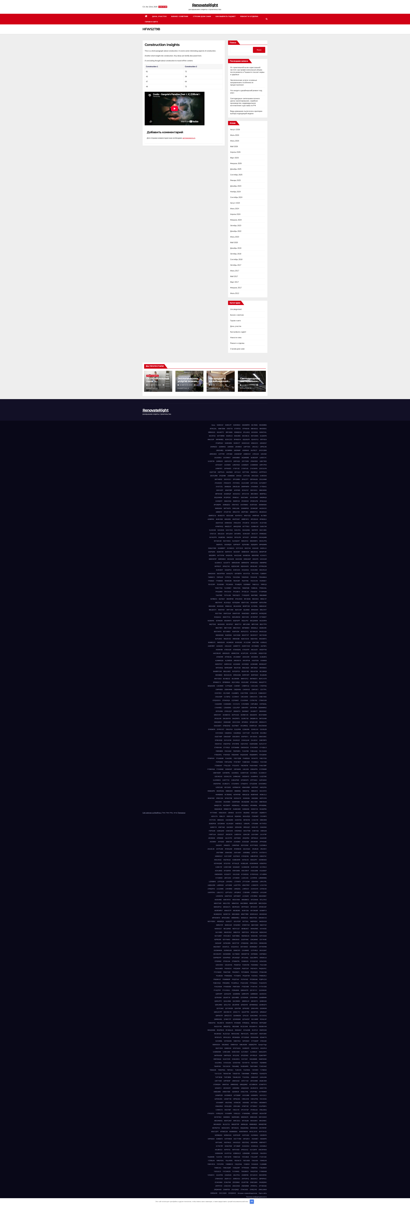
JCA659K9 (237, 842)
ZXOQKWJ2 (232, 1193)
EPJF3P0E (235, 744)
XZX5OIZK (254, 1153)
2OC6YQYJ (227, 479)
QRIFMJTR (219, 1015)
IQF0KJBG (238, 827)
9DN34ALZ (254, 628)
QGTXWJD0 (229, 1008)
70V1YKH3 (255, 573)
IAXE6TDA (238, 820)
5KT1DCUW (217, 541)
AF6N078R (219, 657)
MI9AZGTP (227, 910)
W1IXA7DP (263, 1113)
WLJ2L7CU (226, 1124)
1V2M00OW (254, 465)
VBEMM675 (263, 1102)
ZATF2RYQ (245, 1179)
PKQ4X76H (246, 976)
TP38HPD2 (254, 1073)
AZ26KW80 (254, 664)
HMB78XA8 (263, 802)
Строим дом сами (202, 16)
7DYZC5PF (211, 584)
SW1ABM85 (253, 1059)
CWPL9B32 (254, 704)
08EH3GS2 (254, 428)
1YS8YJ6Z (236, 468)
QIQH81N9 (263, 1008)
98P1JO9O (246, 624)
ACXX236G (253, 653)
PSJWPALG (235, 983)
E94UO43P (227, 736)
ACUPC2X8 (244, 653)
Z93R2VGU (236, 1179)
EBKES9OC (263, 736)
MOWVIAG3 (254, 914)
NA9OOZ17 (218, 929)
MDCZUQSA (263, 903)
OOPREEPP (217, 958)
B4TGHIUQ (219, 668)
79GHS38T (236, 581)
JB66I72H (229, 842)
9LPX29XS (218, 639)
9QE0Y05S (254, 639)
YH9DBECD (229, 1164)
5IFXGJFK (237, 537)
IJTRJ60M (255, 823)
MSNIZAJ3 (244, 918)
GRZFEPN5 (217, 784)
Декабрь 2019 (235, 248)
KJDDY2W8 (227, 867)
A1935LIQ (263, 642)
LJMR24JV (245, 889)
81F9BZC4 (213, 599)
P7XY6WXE (218, 972)
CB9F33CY (255, 689)
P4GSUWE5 (219, 968)
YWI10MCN (244, 1171)
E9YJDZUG (253, 736)
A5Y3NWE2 (255, 646)
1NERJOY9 (228, 461)
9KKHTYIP (245, 635)
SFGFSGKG (237, 1048)
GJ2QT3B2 (263, 776)
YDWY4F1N (211, 1164)
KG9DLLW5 (244, 863)
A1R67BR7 (211, 646)
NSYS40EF (218, 936)
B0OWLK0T (263, 664)
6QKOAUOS (245, 566)
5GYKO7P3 (213, 537)
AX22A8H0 (236, 664)
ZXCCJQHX (223, 1193)
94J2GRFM (263, 621)
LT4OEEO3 (254, 892)
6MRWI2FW (245, 563)
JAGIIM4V (213, 842)
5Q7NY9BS (245, 544)
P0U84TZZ (237, 965)
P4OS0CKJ (228, 968)
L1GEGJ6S (244, 878)
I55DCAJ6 (230, 816)
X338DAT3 (219, 1139)
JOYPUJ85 (219, 849)
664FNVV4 (228, 552)
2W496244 (227, 486)
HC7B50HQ (228, 794)
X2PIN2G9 (211, 1139)
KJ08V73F (219, 867)
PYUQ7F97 (217, 990)
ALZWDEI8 (228, 660)
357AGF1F (245, 490)
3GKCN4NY (244, 497)
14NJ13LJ (255, 447)
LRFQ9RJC (237, 892)
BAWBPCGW (217, 671)
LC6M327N (254, 885)
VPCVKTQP (245, 1110)
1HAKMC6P (238, 454)
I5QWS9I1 (238, 816)
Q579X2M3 (218, 997)
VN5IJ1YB (236, 1110)
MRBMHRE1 (235, 918)
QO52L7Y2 (236, 1012)
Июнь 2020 (234, 237)
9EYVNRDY (227, 631)
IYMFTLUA (212, 834)
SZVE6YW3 (236, 1063)
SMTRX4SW (218, 1055)
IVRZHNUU (238, 831)
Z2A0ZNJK (228, 1175)
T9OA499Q (235, 1066)
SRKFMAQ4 (217, 1059)
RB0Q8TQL (227, 1026)
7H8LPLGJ (255, 584)
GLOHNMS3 (217, 780)
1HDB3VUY (247, 454)
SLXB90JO (253, 1052)
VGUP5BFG (263, 1106)
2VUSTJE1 (219, 486)
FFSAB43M (219, 758)
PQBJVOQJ (217, 983)
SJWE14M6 (226, 1052)
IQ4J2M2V (230, 827)
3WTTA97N (227, 508)
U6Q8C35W (263, 1081)
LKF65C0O (263, 889)
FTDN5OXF (218, 765)
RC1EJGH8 (244, 1026)
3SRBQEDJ (226, 505)
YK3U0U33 (254, 1164)
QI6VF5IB (238, 1008)
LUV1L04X (263, 892)
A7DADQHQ (237, 650)
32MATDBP (228, 490)
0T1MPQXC (219, 443)
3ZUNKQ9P (254, 508)
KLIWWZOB (245, 867)
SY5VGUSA (227, 1063)
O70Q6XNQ (244, 943)
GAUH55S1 (235, 773)
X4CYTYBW (237, 1139)
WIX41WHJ (254, 1121)
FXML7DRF (263, 765)
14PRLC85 (263, 447)
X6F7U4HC (218, 1142)
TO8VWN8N (245, 1073)
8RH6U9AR (254, 610)
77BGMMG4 (263, 577)
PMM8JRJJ (263, 976)
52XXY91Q (229, 530)
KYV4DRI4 (263, 874)
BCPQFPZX (236, 671)
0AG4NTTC (220, 432)
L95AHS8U (254, 881)
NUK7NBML (236, 936)
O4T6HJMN (226, 943)
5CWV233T (246, 534)
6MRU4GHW (236, 563)
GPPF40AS (253, 780)
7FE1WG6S (229, 584)
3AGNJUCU (236, 494)
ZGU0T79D (244, 1182)
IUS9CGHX (229, 831)
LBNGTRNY (246, 885)
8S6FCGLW (227, 613)
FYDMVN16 (211, 769)
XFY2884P (237, 1146)
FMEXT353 (263, 758)
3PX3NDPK (217, 505)
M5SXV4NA (236, 900)
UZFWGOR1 (218, 1099)
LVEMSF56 (219, 896)
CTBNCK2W (263, 700)
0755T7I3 (230, 428)
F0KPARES (236, 751)
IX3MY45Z (255, 831)
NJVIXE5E (263, 929)
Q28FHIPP (219, 994)
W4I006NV (226, 1117)
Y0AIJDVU (263, 1153)
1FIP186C (229, 454)
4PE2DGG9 (254, 519)
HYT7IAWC (213, 813)
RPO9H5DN (236, 1037)
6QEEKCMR (235, 566)
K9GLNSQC (218, 860)
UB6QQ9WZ (243, 1084)
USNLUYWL (244, 1092)
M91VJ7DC (226, 903)
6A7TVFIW (220, 555)
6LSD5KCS (218, 563)
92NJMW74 (227, 621)
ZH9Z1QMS (253, 1182)
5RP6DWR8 (263, 544)
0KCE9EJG (245, 436)
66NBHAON (245, 552)
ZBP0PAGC (263, 1179)
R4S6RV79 (229, 1023)
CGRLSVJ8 (253, 693)
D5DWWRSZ (263, 707)
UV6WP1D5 (219, 1095)
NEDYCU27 (236, 929)
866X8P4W (230, 599)
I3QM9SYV (263, 813)
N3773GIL (245, 921)
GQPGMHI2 (263, 780)
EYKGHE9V (254, 747)
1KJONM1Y (227, 457)
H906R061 (237, 791)
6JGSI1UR (263, 559)
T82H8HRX (263, 1063)
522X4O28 (220, 530)
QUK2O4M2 (254, 1015)
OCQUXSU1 (235, 947)
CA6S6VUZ (246, 689)
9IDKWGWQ (219, 635)
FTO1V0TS (235, 765)
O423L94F (218, 943)
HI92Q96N (254, 798)
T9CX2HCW (226, 1066)
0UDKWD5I (228, 443)
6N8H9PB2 (263, 563)
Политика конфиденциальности (256, 1197)
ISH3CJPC (255, 827)
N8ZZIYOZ (263, 925)
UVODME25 (228, 1095)
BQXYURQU (236, 682)
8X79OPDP (254, 617)
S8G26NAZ (225, 1044)
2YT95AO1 (263, 486)
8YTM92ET (263, 617)
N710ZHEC (237, 925)
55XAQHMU (246, 530)
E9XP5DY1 (244, 736)
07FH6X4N (245, 428)
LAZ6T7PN (237, 885)
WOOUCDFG (226, 1128)
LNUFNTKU (211, 892)
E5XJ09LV (263, 733)
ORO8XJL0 (263, 958)
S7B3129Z (263, 1041)
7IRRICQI (264, 584)
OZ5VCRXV (219, 965)
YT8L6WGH (263, 1168)
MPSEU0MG (226, 918)
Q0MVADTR (244, 990)
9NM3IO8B (236, 639)
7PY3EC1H (245, 592)
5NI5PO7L (219, 544)
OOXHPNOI (226, 958)
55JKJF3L (237, 530)
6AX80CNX (246, 555)
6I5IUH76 (255, 559)
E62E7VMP (218, 736)
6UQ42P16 (228, 570)
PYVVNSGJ (226, 990)
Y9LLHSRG (229, 1160)
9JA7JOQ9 (236, 635)
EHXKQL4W (245, 740)
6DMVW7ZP (213, 559)
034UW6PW (246, 425)
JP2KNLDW (228, 849)
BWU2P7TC (263, 682)
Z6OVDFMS (263, 1175)
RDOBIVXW (263, 1026)
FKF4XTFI (254, 758)
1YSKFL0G (244, 468)
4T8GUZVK (237, 523)
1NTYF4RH (245, 461)
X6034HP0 (263, 1139)
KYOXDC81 (245, 874)
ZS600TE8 (226, 1189)
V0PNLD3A (236, 1099)
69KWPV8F (263, 552)
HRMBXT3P (227, 809)
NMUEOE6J (228, 932)
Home (213, 425)
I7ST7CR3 (212, 820)
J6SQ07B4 (245, 838)
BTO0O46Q (253, 682)
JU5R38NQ (246, 852)
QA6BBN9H (263, 997)
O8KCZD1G (253, 943)
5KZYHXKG (227, 541)
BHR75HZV (254, 675)
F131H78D (245, 751)
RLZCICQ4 (226, 1034)
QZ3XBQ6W (237, 1019)
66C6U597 (237, 552)
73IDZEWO (245, 577)
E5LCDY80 (255, 733)
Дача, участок (159, 16)
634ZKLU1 (263, 548)
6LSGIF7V (227, 563)
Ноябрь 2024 (235, 192)
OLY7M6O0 (235, 954)
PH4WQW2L (228, 976)
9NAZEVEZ (227, 639)
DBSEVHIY (217, 715)
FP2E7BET (237, 762)
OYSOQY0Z (254, 961)
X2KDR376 (263, 1135)
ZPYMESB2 (263, 1186)
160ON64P (237, 450)
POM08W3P (226, 979)
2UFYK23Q (254, 483)
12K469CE (238, 447)
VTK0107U (210, 1113)
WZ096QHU (218, 1135)
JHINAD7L (227, 845)
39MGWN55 (263, 490)
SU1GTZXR (226, 1059)
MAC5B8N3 (244, 903)
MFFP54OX (245, 907)
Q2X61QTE (227, 994)
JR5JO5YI (263, 849)
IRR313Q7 (246, 827)
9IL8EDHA (228, 635)
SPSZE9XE (244, 1055)
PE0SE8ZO (254, 972)
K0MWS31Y (219, 856)
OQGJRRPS (254, 958)
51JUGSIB (212, 530)
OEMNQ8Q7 (253, 947)
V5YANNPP (219, 1102)
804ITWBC (254, 595)
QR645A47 (263, 1012)
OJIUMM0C (245, 950)
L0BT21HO (227, 878)
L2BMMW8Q (263, 878)
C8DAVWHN (228, 689)
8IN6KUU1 (228, 606)
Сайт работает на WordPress (152, 813)
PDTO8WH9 (245, 972)
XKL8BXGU (218, 1150)
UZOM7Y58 (227, 1099)
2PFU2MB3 (236, 479)
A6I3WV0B (219, 650)
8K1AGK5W (237, 606)
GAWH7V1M (244, 773)
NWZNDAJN (245, 936)
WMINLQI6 (244, 1124)
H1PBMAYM (236, 787)
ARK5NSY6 (237, 660)
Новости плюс (236, 337)
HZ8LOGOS (222, 813)
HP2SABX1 (245, 805)
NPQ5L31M (254, 932)
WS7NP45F (263, 1128)
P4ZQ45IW (236, 968)
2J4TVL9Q (246, 476)
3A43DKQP (227, 494)
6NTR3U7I (218, 566)
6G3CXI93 (239, 559)
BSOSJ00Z (244, 682)
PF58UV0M (263, 972)
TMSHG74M (227, 1073)
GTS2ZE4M (253, 784)
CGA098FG (235, 693)
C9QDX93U (237, 689)
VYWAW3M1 (246, 1113)
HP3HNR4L (253, 805)
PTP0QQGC (254, 983)
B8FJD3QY (254, 668)
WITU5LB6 (245, 1121)
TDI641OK (213, 1070)
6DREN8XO (222, 559)
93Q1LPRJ (245, 621)
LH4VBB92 (228, 889)
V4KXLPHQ (254, 1099)
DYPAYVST (220, 729)
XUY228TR (253, 1150)
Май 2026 (234, 146)
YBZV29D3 (246, 1160)
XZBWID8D (246, 1153)
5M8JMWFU (254, 541)
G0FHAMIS (237, 769)
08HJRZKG (263, 428)
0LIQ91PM (263, 436)
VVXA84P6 (228, 1113)
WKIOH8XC (263, 1121)
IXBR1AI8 (263, 831)
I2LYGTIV (239, 813)
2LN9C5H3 (263, 476)
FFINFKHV (211, 758)
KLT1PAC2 (263, 867)
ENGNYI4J (218, 744)
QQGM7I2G (254, 1012)
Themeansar (181, 813)
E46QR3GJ (228, 733)
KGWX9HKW (254, 863)
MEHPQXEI (236, 907)
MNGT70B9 (244, 914)
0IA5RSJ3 (229, 436)
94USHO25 (221, 624)
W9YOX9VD (263, 1117)
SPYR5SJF (253, 1055)
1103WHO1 (222, 447)
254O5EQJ (254, 472)
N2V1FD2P (237, 921)
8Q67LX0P (238, 610)
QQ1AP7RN (245, 1012)
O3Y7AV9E (263, 939)
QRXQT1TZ (228, 1015)
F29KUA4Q (253, 751)
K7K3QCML (245, 856)
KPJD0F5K (227, 871)
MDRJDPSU (217, 907)
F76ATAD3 (226, 755)
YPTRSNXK (245, 1168)
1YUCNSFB (253, 468)
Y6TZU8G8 (245, 1157)
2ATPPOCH (263, 472)
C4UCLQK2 (254, 686)
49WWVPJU (254, 512)
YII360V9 (246, 1164)
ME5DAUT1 (227, 907)
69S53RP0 (212, 555)
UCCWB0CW (253, 1084)
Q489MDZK (254, 994)
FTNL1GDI (227, 765)
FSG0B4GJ (254, 762)
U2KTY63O (218, 1081)
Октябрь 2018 (235, 254)
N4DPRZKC (254, 921)
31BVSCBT (219, 490)
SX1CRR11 (218, 1063)
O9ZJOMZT (217, 947)
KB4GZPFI (253, 860)
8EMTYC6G (245, 602)
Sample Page (262, 1044)
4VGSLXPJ (254, 523)
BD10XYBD (245, 671)
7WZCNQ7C (236, 595)
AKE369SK (254, 657)
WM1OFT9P (235, 1124)
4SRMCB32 (228, 523)
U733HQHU (216, 1084)
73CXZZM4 (236, 577)
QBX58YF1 (254, 1001)
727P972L (228, 577)
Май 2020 (234, 242)
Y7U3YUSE (263, 1157)
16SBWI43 (245, 450)
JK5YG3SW (244, 845)
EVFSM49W (235, 747)
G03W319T (228, 769)
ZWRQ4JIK (213, 1193)
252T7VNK (245, 472)
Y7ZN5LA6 (211, 1160)
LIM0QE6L (237, 889)
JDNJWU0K (254, 842)
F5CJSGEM (263, 751)
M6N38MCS (245, 900)
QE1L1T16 (227, 1005)
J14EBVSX (237, 834)
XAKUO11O (236, 1142)
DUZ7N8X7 (235, 726)
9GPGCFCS (244, 631)
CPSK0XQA (226, 700)
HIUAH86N (226, 802)
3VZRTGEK (253, 505)
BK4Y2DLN (217, 678)
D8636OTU (237, 711)
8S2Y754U (218, 613)
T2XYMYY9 (245, 1063)
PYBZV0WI (245, 986)
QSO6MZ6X (237, 1015)
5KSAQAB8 (263, 537)
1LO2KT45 (211, 461)
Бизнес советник (179, 16)
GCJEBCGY (263, 773)
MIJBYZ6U (245, 910)
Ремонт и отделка (249, 16)
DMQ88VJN (254, 718)
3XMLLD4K (235, 508)
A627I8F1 (264, 646)
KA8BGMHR (236, 860)
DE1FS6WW (263, 715)
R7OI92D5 (237, 1023)
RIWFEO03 (263, 1030)
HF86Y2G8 (219, 798)
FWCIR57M (244, 765)
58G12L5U (221, 534)
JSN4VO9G (228, 852)
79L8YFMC (245, 581)
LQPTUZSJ (228, 892)
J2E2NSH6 (211, 838)
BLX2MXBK (235, 678)
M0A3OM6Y (263, 896)
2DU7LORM (213, 476)
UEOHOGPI (227, 1088)
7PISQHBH (218, 592)
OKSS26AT (263, 950)
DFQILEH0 (218, 718)
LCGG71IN (263, 885)
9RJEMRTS (263, 639)
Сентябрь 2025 (236, 175)
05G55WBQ (263, 425)
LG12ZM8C (220, 889)
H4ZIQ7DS (263, 787)
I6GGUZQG (246, 816)
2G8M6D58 (231, 476)
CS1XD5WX (244, 700)
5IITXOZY (246, 537)
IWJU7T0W (246, 831)
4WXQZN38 (237, 526)
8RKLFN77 (263, 610)
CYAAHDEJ (218, 707)
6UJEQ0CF (219, 570)
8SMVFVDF (236, 613)
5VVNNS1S (230, 548)
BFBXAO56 (237, 675)
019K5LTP (228, 425)
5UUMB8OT (221, 548)
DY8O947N (211, 729)
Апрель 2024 (235, 214)
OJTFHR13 (254, 950)
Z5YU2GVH (253, 1175)
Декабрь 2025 (235, 169)
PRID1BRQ (226, 983)
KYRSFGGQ (254, 874)
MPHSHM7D (216, 918)
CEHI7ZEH (218, 693)
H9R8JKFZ (254, 791)
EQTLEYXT (263, 744)
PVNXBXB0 (227, 986)
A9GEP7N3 (263, 650)
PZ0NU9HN (235, 990)
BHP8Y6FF (245, 675)
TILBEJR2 (238, 1070)
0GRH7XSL (263, 432)
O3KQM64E (254, 939)
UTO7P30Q (253, 1092)
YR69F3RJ (254, 1168)
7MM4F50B (245, 588)
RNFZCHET (254, 1034)
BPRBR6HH (226, 682)
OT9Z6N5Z (218, 961)
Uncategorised (236, 309)
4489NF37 (219, 512)
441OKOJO (263, 508)
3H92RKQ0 (263, 497)
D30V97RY (245, 707)
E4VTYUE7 (246, 733)
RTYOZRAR (245, 1037)
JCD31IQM (245, 842)
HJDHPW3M (236, 802)
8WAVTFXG (226, 617)
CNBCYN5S (263, 697)
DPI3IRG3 (245, 722)
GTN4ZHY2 (244, 784)
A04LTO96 (255, 642)
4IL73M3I (264, 515)
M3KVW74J (227, 900)
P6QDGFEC (263, 968)
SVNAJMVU (236, 1059)
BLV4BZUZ (226, 678)
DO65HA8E (227, 722)
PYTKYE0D (263, 986)
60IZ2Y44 (248, 548)
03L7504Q (254, 425)
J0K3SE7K (229, 834)
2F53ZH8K (222, 476)
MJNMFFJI (263, 910)
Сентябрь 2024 (236, 197)
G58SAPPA (254, 769)
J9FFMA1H (254, 838)
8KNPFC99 (246, 606)
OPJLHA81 (244, 958)
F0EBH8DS (219, 751)
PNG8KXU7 (217, 979)
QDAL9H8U (218, 1005)
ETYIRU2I (226, 747)
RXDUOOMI (254, 1037)
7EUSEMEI (220, 584)
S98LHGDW (243, 1044)
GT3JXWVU (235, 784)
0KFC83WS (254, 436)
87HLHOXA (238, 599)
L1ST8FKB (253, 878)
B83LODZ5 (245, 668)
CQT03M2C (235, 700)
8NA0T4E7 (221, 610)
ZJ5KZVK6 (227, 1186)
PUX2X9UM (218, 986)
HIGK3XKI (218, 802)
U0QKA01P (254, 1077)
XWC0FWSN (263, 1150)
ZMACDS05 (236, 1186)
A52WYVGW (246, 646)
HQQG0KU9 (218, 809)
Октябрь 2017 (235, 265)
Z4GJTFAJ (236, 1175)
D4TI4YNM (253, 707)
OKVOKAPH (217, 954)
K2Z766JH (236, 856)
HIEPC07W (263, 798)
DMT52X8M (263, 718)
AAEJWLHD (217, 653)
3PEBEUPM (254, 501)
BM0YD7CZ (244, 678)
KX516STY (227, 874)
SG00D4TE (245, 1048)
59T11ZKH (229, 534)
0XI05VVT (237, 443)
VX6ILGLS (237, 1113)
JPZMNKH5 (237, 849)
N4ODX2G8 (263, 921)
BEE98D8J (218, 675)
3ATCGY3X (245, 494)
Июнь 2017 (234, 271)
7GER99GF (246, 584)
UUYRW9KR (263, 1092)
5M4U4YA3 (244, 541)
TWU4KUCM (237, 1077)
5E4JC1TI (255, 534)
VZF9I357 (255, 1113)
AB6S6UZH (226, 653)
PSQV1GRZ (244, 983)
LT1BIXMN (246, 892)
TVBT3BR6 (227, 1077)
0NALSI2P (211, 439)
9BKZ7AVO (236, 628)
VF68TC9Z (245, 1106)
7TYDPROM (263, 592)
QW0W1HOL (218, 1019)
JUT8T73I (254, 852)
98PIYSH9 (255, 624)
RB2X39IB (235, 1026)
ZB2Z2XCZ (254, 1179)
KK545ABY (236, 867)
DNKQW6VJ (218, 722)
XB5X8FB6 (254, 1142)
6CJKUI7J (263, 555)
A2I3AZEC (219, 646)
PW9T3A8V (236, 986)
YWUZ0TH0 (254, 1171)
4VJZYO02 (263, 523)
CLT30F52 (227, 697)
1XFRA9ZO (227, 468)
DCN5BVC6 (226, 715)
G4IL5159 (246, 769)
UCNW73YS (263, 1084)
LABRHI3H (220, 885)
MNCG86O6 (235, 914)
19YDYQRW (263, 450)
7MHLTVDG (236, 588)
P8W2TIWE (227, 972)
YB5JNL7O (237, 1160)
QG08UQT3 (263, 1005)
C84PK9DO (219, 689)
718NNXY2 (211, 577)
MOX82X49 (263, 914)
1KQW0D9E (245, 457)
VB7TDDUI (254, 1102)
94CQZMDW (254, 621)
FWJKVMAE (254, 765)
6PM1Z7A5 (226, 566)
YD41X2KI (255, 1160)
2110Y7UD (212, 472)
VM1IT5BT (227, 1110)
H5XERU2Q (220, 791)
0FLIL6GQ (246, 432)
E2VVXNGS (219, 733)
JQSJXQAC (246, 849)
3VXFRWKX (244, 505)
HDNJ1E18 (245, 794)
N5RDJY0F (219, 925)
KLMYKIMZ (254, 867)
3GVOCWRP (254, 497)
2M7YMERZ (218, 479)
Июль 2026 (234, 135)
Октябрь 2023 (235, 225)
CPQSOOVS (217, 700)
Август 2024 (235, 203)
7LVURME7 (227, 588)
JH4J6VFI (219, 845)
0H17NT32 (212, 436)
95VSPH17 (229, 624)
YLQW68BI (263, 1164)
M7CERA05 (254, 900)
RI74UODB (246, 1030)
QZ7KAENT (246, 1019)
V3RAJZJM (245, 1099)
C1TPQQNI (228, 686)
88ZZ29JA (255, 599)
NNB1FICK (236, 932)
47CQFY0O (227, 512)
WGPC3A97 (228, 1121)
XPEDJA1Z (244, 1150)
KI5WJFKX (263, 863)
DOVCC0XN (236, 722)
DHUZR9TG (236, 718)
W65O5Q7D (244, 1117)
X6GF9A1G (227, 1142)
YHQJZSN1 (238, 1164)
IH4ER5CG (238, 823)
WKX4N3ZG (217, 1124)
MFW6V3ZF (263, 907)
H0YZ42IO (227, 787)
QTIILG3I (245, 1015)
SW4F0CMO (263, 1059)
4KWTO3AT (236, 519)
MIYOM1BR (254, 910)
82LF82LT (222, 599)
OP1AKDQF (236, 958)
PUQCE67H (263, 983)
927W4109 (219, 621)
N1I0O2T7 (229, 921)
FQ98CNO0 (246, 762)
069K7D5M (221, 428)
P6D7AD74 (253, 968)
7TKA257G (253, 592)
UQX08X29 (235, 1092)
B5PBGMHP (228, 668)
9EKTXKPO (217, 631)
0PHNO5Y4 (237, 439)
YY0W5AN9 (263, 1171)
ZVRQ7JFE (253, 1189)
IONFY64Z (221, 827)
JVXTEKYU (263, 852)
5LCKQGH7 (236, 541)
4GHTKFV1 (238, 515)
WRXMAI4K (254, 1128)
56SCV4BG (263, 530)
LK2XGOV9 (254, 889)
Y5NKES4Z (236, 1157)
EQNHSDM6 (254, 744)
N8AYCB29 (254, 925)
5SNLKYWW (212, 548)
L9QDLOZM (211, 885)
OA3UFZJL (225, 947)
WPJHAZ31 (235, 1128)
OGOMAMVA (218, 950)
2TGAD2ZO (218, 483)
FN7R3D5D (219, 762)
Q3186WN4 (236, 994)
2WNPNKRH (245, 486)
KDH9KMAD (263, 860)
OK (252, 1201)
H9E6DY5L (245, 791)
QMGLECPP (218, 1012)
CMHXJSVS (253, 697)
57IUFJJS (213, 534)
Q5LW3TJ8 (226, 997)
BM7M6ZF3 (253, 678)
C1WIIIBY (237, 686)
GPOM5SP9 (244, 780)
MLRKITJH (226, 914)
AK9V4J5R (245, 657)
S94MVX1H (234, 1044)
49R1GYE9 (236, 512)
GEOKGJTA (227, 776)
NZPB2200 (217, 939)
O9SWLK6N (263, 943)
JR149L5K (255, 849)
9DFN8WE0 (245, 628)
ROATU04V (263, 1034)
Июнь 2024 (234, 209)
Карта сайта (263, 1193)
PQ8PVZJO (263, 979)
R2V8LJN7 (263, 1019)
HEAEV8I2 (211, 798)
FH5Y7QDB (237, 758)
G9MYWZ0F (217, 773)
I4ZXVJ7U (214, 816)
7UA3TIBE (219, 595)
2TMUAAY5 (227, 483)
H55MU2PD (211, 791)
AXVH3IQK (245, 664)
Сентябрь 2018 (236, 259)
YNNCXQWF (227, 1168)
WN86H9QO (253, 1124)
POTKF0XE (244, 979)
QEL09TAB (235, 1005)
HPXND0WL (263, 805)
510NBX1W (254, 526)
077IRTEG (237, 428)
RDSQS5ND (211, 1030)
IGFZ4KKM (221, 823)
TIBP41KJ (230, 1070)
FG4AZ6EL (228, 758)
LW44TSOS (228, 896)
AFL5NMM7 (237, 657)
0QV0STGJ (254, 439)
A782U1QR (227, 650)
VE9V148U (236, 1106)
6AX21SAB (237, 555)
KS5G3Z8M (254, 871)
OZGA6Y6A (228, 965)
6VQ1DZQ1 (245, 570)
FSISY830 (263, 762)
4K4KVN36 (219, 519)
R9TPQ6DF (263, 1023)
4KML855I (227, 519)
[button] (266, 19)
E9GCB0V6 (236, 736)
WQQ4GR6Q (244, 1128)
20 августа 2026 (154, 385)
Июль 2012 (234, 293)
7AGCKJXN (254, 581)
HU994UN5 (245, 809)
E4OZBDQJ (237, 733)
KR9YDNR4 (236, 871)
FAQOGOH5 (244, 755)
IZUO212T (220, 834)
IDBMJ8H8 (263, 820)
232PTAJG (221, 472)
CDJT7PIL (263, 689)
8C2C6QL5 (227, 602)
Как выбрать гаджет (226, 16)
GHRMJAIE (236, 776)
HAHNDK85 (219, 794)
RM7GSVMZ (235, 1034)
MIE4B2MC (236, 910)
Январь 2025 (235, 180)
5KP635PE (254, 537)
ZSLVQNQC (235, 1189)
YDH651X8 (263, 1160)
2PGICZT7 (245, 479)
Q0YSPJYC (253, 990)
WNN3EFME (263, 1124)
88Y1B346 (247, 599)
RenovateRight (205, 5)
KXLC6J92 (236, 874)
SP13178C (236, 1055)
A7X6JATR (245, 650)
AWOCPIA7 (218, 664)
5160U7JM (263, 526)
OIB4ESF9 (236, 950)
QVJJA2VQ (263, 1015)
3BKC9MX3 (254, 494)
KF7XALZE (235, 863)
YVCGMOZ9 (226, 1171)
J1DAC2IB (246, 834)
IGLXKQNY (230, 823)
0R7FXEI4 (263, 439)
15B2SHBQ (219, 450)
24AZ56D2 (229, 472)
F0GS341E (228, 751)
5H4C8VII (230, 537)
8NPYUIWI (230, 610)
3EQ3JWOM (218, 497)
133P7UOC (246, 447)
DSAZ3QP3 (217, 726)
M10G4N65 (218, 900)
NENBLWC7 (245, 929)
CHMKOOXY (262, 693)
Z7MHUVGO (219, 1179)
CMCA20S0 (244, 697)
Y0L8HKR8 (210, 1157)
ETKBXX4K (218, 747)
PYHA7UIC (254, 986)
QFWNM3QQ (253, 1005)
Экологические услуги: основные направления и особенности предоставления (243, 82)
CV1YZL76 (236, 704)
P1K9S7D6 (245, 965)
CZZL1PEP (236, 707)
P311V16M (263, 965)
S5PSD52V (245, 1041)
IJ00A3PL (247, 823)
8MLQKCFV (212, 610)
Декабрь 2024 (235, 186)
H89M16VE (229, 791)
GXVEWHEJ (263, 784)
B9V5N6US (263, 668)
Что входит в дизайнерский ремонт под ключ (220, 381)
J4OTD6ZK (237, 838)
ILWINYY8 (213, 827)
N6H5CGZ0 (228, 925)
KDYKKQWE (218, 863)
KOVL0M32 (218, 871)
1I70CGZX (255, 454)
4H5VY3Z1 (247, 515)
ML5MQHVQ (218, 914)
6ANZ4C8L (229, 555)
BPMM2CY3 (217, 682)
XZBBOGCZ (237, 1153)
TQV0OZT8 (263, 1073)
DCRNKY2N (244, 715)
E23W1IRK (246, 729)
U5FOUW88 (254, 1081)
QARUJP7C (218, 1001)
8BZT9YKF (218, 602)
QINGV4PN (254, 1008)
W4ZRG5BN (235, 1117)
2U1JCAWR (245, 483)
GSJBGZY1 (226, 784)
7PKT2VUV (227, 592)
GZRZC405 (219, 787)
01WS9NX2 (236, 425)
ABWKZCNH (235, 653)
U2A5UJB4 (263, 1077)
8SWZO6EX (245, 613)
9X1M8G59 (229, 642)
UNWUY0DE (226, 1092)
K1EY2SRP (228, 856)
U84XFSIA (225, 1084)
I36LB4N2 (246, 813)
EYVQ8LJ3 (263, 747)
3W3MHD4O (263, 505)
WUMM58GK (233, 1131)
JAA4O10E (263, 838)
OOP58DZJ (263, 954)
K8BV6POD (254, 856)
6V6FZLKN (236, 570)
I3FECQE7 (254, 813)
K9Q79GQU (227, 860)
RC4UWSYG (253, 1026)
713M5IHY (263, 573)
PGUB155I (219, 976)
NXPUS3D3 (263, 936)
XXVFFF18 (227, 1153)
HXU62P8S (263, 809)
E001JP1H (229, 729)
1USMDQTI (245, 465)
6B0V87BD (255, 555)
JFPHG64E (263, 842)
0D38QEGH (238, 432)
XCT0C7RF (219, 1146)
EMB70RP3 (263, 740)
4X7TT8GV (245, 526)
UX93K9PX (254, 1095)
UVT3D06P (237, 1095)
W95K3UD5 (253, 1117)
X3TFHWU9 (228, 1139)
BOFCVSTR (263, 678)
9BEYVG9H (227, 628)
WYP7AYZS (263, 1131)
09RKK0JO (211, 432)
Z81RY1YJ (228, 1179)
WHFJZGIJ (236, 1121)
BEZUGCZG (228, 675)
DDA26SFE (253, 715)
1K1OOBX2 (218, 457)
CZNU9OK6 (227, 707)
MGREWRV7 (219, 910)
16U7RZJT (254, 450)
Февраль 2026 (236, 163)
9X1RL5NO (238, 642)
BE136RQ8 (263, 671)
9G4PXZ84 (235, 631)
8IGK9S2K (220, 606)
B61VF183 (237, 668)
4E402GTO (221, 515)
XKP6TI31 (227, 1150)
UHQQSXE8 (245, 1088)
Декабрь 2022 (235, 231)
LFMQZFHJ (211, 889)
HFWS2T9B (228, 798)
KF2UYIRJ (227, 863)
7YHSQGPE (245, 595)
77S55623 (211, 581)
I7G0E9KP (255, 816)
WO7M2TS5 (216, 1128)
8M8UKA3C (263, 606)
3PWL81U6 (263, 501)
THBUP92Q (221, 1070)
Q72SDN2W (244, 997)
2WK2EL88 (236, 486)
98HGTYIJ (238, 624)
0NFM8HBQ (219, 439)
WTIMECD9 (224, 1131)
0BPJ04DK (229, 432)
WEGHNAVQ (218, 1121)
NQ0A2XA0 (263, 932)
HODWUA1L (236, 805)
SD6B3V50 (227, 1048)
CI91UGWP (218, 697)
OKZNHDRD (227, 954)
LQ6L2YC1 (220, 892)
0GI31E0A (254, 432)
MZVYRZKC (211, 921)
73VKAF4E (253, 577)
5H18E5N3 (221, 537)
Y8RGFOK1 (220, 1160)
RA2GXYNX (218, 1026)
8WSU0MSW (236, 617)
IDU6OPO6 (212, 823)
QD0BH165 (263, 1001)
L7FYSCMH (246, 881)
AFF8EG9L (228, 657)
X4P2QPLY (246, 1139)
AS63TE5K (255, 660)
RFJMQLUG (229, 1030)
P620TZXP (245, 968)
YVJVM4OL (235, 1171)
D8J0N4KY (245, 711)
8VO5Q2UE (263, 613)
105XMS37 (263, 443)
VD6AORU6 (219, 1106)
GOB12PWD (235, 780)
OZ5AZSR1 (263, 961)
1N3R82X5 (219, 461)
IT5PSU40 (212, 831)
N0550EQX (220, 921)
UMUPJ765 (263, 1088)
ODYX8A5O (244, 947)
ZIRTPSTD (218, 1186)
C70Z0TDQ (263, 686)
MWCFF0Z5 (253, 918)
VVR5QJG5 (219, 1113)
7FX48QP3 (238, 584)
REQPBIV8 (220, 1030)
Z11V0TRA (219, 1175)
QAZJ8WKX (236, 1001)
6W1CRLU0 (263, 570)
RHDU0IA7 (238, 1030)
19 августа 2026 (186, 385)
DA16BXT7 (254, 711)
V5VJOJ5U (263, 1099)
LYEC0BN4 (253, 896)
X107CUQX (245, 1135)
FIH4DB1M (246, 758)
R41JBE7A (220, 1023)
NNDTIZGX (245, 932)
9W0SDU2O (221, 642)
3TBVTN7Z (235, 505)
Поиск (233, 42)
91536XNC (211, 621)
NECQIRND (227, 929)
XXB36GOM (219, 1153)
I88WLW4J (220, 820)
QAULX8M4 (227, 1001)
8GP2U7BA (263, 602)
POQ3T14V (235, 979)
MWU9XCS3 (263, 918)
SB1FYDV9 (219, 1048)
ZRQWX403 (217, 1189)
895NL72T (263, 599)
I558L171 (222, 816)
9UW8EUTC (212, 642)
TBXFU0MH (254, 1066)
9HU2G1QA (263, 631)
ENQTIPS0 (226, 744)
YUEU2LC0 (217, 1171)
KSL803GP (263, 871)
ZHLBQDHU (263, 1182)
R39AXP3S (211, 1023)
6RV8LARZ (253, 566)
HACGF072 (263, 791)
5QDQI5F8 (254, 544)
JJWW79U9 (235, 845)
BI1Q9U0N (263, 675)
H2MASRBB (246, 787)
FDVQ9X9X (263, 755)
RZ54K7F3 (263, 1037)
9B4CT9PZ (219, 628)
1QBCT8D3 (263, 461)
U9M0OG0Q (234, 1084)
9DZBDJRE (263, 628)
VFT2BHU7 (253, 1106)
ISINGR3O (263, 827)
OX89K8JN (244, 961)
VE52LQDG (228, 1106)
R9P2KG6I (254, 1023)
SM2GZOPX (263, 1052)
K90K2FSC (263, 856)
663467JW (220, 552)
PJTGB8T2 (237, 976)
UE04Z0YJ (218, 1088)
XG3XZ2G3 (245, 1146)
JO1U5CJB (210, 849)
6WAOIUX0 (211, 573)
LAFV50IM (228, 885)
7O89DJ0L (254, 588)
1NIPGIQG (236, 461)
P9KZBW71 (235, 972)
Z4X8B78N (245, 1175)
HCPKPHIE (237, 794)
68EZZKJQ (254, 552)
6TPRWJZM (263, 566)
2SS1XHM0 (263, 479)
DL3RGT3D (244, 718)
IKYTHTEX (263, 823)
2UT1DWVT (263, 483)
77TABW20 (219, 581)
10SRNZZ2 (213, 447)
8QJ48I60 (246, 610)
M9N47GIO (235, 903)
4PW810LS (263, 519)
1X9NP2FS (218, 468)
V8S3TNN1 (228, 1102)
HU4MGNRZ (237, 809)
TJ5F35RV (255, 1070)
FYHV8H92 (220, 769)
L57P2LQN (220, 881)
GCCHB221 (253, 773)
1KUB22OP (254, 457)
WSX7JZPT (215, 1131)
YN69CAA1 (217, 1168)
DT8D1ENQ (226, 726)
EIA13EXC (254, 740)
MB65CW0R (253, 903)
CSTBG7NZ (253, 700)
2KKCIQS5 (254, 476)
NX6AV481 (254, 936)
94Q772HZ (212, 624)
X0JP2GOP (236, 1135)
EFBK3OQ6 (218, 740)
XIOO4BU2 (263, 1146)
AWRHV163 (227, 664)
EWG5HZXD (245, 747)
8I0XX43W (212, 606)
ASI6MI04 (263, 660)
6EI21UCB (230, 559)
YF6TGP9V (220, 1164)
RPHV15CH (227, 1037)
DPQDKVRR (254, 722)
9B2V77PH (263, 624)
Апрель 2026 (235, 152)
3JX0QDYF (218, 501)
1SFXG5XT (218, 465)
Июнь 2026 (234, 141)
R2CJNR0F (254, 1019)
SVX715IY (244, 1059)
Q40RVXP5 (245, 994)
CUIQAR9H (218, 704)
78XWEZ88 (227, 581)
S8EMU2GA (216, 1044)
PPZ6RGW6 (254, 979)
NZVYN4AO (226, 939)
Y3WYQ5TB (227, 1157)
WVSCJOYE (253, 1131)
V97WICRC (237, 1102)
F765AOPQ (218, 755)
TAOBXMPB (244, 1066)
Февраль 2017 (236, 288)
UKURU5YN (254, 1088)
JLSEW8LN (263, 845)
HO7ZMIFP (226, 805)
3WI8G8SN (218, 508)
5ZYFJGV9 (239, 548)
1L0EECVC (263, 457)
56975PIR (255, 530)
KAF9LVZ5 (245, 860)
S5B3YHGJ (237, 1041)
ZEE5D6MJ (236, 1182)
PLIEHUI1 (254, 976)
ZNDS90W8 (245, 1186)
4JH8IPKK (211, 519)
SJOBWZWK (217, 1052)
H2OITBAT (254, 787)
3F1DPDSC (227, 497)
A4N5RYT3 (236, 646)
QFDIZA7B (244, 1005)
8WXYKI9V (245, 617)
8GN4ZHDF (254, 602)
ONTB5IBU (254, 954)
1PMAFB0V (254, 461)
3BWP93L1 (263, 494)
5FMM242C (263, 534)
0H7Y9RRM (220, 436)
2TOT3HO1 (236, 483)
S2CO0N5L (218, 1041)
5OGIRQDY (228, 544)
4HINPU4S (255, 515)
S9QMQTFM (253, 1044)
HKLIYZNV (254, 802)
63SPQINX (211, 552)
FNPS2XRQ (228, 762)
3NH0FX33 (236, 501)
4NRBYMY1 (245, 519)
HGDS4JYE (237, 798)
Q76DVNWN (254, 997)
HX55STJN (254, 809)
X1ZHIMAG (254, 1135)
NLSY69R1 (218, 932)
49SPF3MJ (244, 512)
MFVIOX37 (253, 907)
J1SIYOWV (254, 834)
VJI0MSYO (219, 1110)
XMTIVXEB (235, 1150)
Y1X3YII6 (219, 1157)
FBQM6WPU (254, 755)
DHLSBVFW (227, 718)
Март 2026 (234, 158)
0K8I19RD (237, 436)
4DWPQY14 (212, 515)
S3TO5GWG (228, 1041)
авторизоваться (189, 138)
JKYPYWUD (254, 845)
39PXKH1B (218, 494)
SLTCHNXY (244, 1052)
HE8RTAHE (254, 794)
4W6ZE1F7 (228, 526)
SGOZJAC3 (254, 1048)
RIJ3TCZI (255, 1030)
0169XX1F (220, 425)
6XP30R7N (238, 573)
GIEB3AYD (245, 776)
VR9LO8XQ (263, 1110)
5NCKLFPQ (263, 541)
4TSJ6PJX (245, 523)
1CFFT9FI (221, 454)
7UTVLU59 (227, 595)
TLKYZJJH (218, 1073)
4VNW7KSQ (219, 526)
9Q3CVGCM (245, 639)
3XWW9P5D (245, 508)
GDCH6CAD (218, 776)
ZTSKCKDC (244, 1189)
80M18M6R (263, 595)
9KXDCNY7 (254, 635)
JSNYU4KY (237, 852)
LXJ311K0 (245, 896)
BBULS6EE (227, 671)
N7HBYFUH (246, 925)
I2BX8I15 (231, 813)
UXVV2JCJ (263, 1095)
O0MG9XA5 (235, 939)
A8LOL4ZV (254, 650)
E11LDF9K (237, 729)
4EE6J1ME (229, 515)
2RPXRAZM (254, 479)
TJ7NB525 (263, 1070)
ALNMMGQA (219, 660)
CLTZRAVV (235, 697)
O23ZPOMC (245, 939)
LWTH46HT (237, 896)
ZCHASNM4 (218, 1182)
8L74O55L (254, 606)
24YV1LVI (237, 472)
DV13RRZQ (244, 726)
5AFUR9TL (237, 534)
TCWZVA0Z (263, 1066)
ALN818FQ (263, 657)
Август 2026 (235, 129)
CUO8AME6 (227, 704)
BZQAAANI (211, 686)
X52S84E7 (255, 1139)
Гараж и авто (151, 22)
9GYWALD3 (254, 631)
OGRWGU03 (228, 950)
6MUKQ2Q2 (254, 563)
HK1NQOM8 (245, 802)
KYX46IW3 (219, 878)
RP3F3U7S (218, 1037)
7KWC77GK (219, 588)
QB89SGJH (245, 1001)
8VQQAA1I (217, 617)
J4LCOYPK (228, 838)
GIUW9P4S (254, 776)
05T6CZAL (213, 428)
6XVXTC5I (246, 573)
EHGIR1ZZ (236, 740)
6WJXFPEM (221, 573)
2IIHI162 (238, 476)
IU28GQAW (220, 831)
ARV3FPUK (246, 660)
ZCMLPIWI (227, 1182)
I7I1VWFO (263, 816)
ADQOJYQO (263, 653)
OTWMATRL (236, 961)
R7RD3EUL (245, 1023)
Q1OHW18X (263, 990)
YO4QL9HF (236, 1168)
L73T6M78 (237, 881)
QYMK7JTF (227, 1019)
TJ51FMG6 (246, 1070)
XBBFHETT (263, 1142)
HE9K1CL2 (263, 794)
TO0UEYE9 (236, 1073)
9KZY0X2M (263, 635)
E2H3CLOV (254, 729)
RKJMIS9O (217, 1034)
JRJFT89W (219, 852)
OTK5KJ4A (226, 961)
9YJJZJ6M (247, 642)
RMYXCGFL (245, 1034)
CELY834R (226, 693)
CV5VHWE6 (245, 704)
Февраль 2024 (236, 220)
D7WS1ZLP (228, 711)
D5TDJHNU (219, 711)
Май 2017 (234, 276)
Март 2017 (234, 282)
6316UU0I (255, 548)
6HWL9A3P (247, 559)
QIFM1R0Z (245, 1008)
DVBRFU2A (253, 726)
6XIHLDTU (229, 573)
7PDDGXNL (263, 588)
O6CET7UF (235, 943)
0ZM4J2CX (254, 443)
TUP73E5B (218, 1077)
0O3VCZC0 (228, 439)
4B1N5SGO (263, 512)
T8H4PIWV (217, 1066)
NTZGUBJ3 (227, 936)
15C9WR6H (228, 450)
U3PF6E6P (226, 1081)
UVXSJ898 (245, 1095)
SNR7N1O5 (227, 1055)
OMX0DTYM (245, 954)
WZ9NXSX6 (227, 1135)
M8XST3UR (217, 903)
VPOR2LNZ (254, 1110)
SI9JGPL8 (263, 1048)
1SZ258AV (227, 465)
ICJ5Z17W (255, 820)
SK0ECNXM (235, 1052)
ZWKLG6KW (263, 1189)
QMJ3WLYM (227, 1012)
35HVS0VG (253, 490)
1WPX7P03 (263, 465)
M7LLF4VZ (263, 900)
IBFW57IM (246, 820)
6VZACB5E (254, 570)
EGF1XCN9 (227, 740)
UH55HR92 (235, 1088)
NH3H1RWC (254, 929)
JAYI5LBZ (221, 842)
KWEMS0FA (219, 874)
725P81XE (220, 577)
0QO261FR (246, 439)
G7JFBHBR (263, 769)
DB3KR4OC (263, 711)
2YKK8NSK (254, 486)
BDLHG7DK (254, 671)
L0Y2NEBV (236, 878)
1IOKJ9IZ (264, 454)
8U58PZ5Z (254, 613)
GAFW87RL (226, 773)
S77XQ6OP (254, 1041)
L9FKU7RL (263, 881)
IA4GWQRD (229, 820)
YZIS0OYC (211, 1175)
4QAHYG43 (219, 523)
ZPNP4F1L (253, 1186)
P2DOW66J (254, 965)
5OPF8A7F (236, 544)
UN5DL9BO (217, 1092)
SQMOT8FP (263, 1055)
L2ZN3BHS (212, 881)
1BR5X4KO (213, 454)
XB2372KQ (245, 1142)
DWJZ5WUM (263, 726)
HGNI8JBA (246, 798)
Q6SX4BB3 (235, 997)
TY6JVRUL (245, 1077)
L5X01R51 (229, 881)
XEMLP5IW (228, 1146)
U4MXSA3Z (235, 1081)
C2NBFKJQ (245, 686)
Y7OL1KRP (254, 1157)
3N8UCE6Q (227, 501)
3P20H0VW (245, 501)
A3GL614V (228, 646)
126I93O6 (230, 447)
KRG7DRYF (245, 871)
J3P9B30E (220, 838)
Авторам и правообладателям (247, 1193)
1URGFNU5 (236, 465)
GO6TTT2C (226, 780)
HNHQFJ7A (217, 805)
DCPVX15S (235, 715)
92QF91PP (236, 621)
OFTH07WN (263, 947)
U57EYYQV (245, 1081)
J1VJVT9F (263, 834)
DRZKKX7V (263, 722)
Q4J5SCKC (263, 994)
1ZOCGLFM (263, 468)
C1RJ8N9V (220, 686)
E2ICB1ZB (263, 729)
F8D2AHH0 (235, 755)
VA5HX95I (245, 1102)
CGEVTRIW (244, 693)
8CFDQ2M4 (236, 602)
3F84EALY (236, 497)
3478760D (237, 490)
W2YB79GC (218, 1117)
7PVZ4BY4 (236, 592)
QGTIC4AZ (220, 1008)
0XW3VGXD (245, 443)
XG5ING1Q (254, 1146)
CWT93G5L (263, 704)
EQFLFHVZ (244, 744)
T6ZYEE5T (254, 1063)
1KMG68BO (236, 457)
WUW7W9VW (243, 1131)
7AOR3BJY (263, 581)
